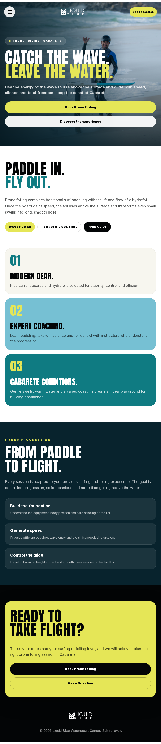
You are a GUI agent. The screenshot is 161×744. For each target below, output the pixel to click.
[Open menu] (9, 11)
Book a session (143, 11)
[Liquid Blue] (73, 12)
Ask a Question (80, 683)
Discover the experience (80, 121)
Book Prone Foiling (80, 107)
